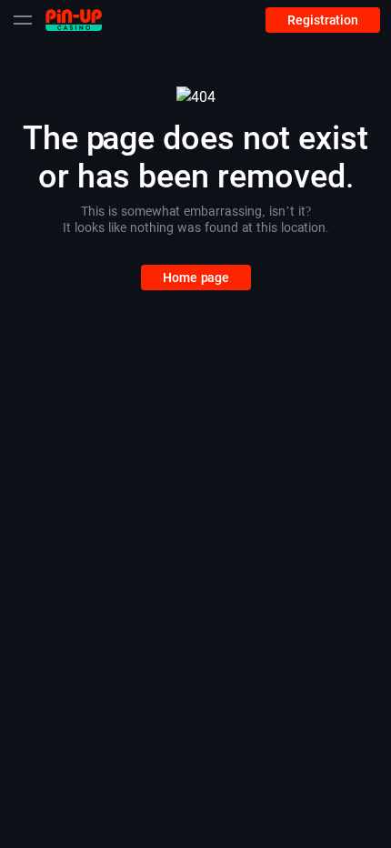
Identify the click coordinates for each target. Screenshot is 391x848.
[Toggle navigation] (23, 20)
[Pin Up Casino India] (73, 19)
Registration (322, 20)
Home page (196, 277)
